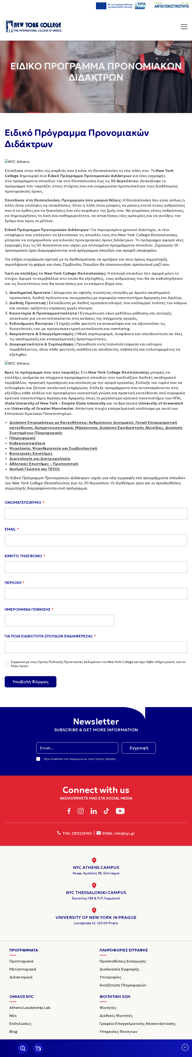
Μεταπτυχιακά (22, 969)
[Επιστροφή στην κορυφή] (185, 1049)
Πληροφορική (22, 438)
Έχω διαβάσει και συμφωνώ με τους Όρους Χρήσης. (80, 759)
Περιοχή (14, 582)
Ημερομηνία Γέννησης (29, 609)
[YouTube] (120, 812)
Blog (13, 1031)
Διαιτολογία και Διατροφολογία (39, 458)
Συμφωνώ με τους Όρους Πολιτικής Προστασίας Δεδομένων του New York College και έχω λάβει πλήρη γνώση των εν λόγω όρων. (98, 664)
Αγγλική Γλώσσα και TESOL (34, 468)
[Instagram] (81, 812)
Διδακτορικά (21, 977)
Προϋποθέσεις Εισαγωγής (123, 961)
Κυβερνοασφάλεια (27, 443)
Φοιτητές (108, 1007)
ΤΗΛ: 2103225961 (77, 833)
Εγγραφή (138, 747)
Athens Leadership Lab (29, 1007)
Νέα (13, 1015)
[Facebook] (68, 812)
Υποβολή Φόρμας (30, 681)
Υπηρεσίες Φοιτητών (118, 1031)
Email (12, 529)
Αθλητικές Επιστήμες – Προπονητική (43, 463)
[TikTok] (106, 812)
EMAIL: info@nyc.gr (118, 833)
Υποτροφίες (110, 977)
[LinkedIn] (94, 812)
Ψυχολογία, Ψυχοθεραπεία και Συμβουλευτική (53, 448)
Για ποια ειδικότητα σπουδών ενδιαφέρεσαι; (50, 636)
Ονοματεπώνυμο (24, 502)
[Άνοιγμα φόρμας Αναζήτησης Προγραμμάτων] (22, 1048)
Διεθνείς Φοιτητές (116, 1015)
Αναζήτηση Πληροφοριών (123, 985)
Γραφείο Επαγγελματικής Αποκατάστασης (137, 1023)
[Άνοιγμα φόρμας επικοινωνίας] (38, 1048)
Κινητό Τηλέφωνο (25, 555)
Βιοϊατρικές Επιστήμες (30, 453)
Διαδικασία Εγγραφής (119, 969)
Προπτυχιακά (21, 961)
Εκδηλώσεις (20, 1023)
